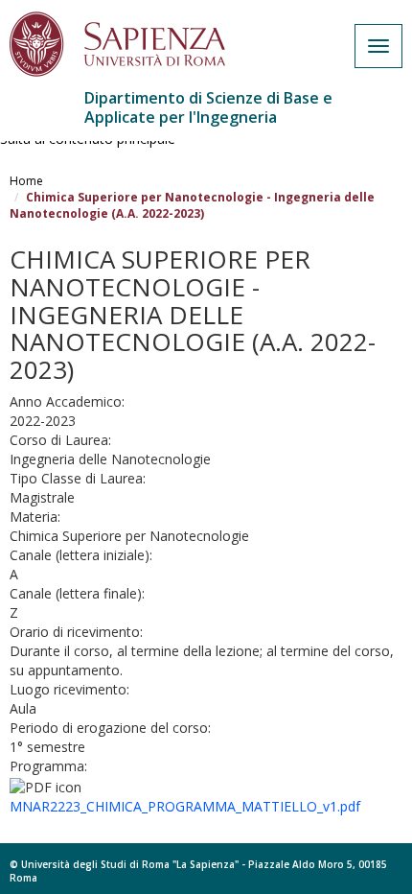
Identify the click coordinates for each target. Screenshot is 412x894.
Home (26, 181)
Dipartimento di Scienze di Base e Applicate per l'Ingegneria (208, 107)
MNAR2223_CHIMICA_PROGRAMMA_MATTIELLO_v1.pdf (185, 806)
